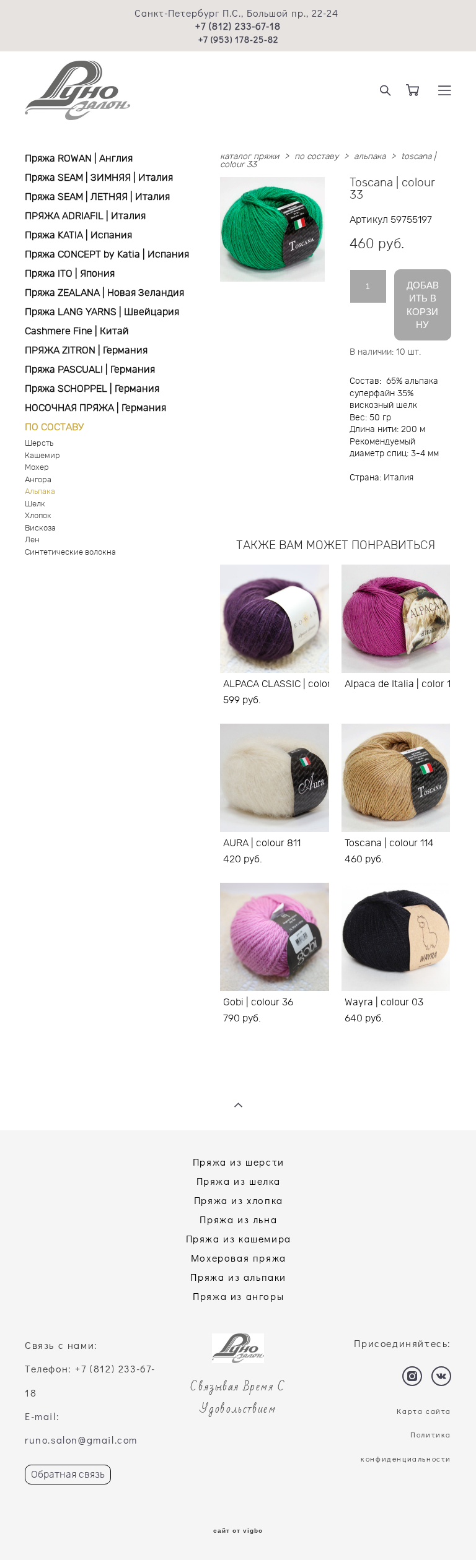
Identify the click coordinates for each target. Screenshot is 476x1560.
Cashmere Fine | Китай (77, 331)
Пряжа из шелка (238, 1180)
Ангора (38, 480)
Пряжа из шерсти (238, 1161)
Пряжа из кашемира (238, 1238)
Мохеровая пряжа (238, 1257)
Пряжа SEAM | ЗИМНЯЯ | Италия (99, 178)
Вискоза (40, 528)
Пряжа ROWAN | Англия (79, 158)
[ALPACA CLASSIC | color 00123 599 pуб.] (274, 619)
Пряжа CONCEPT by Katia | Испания (107, 254)
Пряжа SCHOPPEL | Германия (92, 389)
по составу (316, 156)
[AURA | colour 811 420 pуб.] (274, 778)
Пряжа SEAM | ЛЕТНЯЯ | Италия (97, 197)
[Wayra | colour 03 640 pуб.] (396, 937)
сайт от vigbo (238, 1531)
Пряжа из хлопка (238, 1200)
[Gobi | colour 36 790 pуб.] (274, 937)
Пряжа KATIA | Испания (78, 235)
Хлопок (38, 516)
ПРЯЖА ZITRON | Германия (86, 350)
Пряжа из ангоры (238, 1295)
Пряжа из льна (238, 1219)
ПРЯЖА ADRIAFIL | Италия (85, 216)
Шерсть (39, 444)
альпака (370, 156)
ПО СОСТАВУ (54, 427)
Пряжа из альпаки (238, 1276)
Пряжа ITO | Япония (70, 274)
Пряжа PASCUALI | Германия (90, 370)
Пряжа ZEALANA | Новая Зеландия (104, 293)
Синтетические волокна (70, 552)
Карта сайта (424, 1411)
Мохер (37, 468)
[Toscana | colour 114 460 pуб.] (396, 778)
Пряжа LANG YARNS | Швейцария (102, 312)
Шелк (35, 504)
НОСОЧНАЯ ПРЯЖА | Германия (95, 408)
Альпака (40, 492)
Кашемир (42, 456)
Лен (32, 540)
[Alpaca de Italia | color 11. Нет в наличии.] (396, 619)
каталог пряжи (249, 156)
